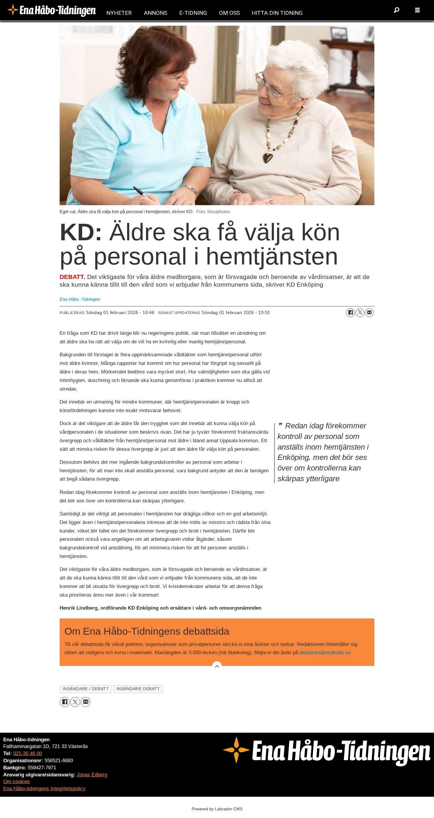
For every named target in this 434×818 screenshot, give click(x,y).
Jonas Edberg (92, 775)
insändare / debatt (86, 689)
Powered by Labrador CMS (217, 808)
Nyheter (119, 12)
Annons (155, 12)
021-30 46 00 (27, 753)
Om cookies (16, 781)
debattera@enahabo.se (325, 652)
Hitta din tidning (277, 12)
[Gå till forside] (51, 10)
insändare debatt (138, 689)
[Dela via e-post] (369, 312)
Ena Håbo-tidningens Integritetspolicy (44, 788)
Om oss (229, 12)
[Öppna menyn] (417, 10)
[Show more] (217, 666)
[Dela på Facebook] (350, 312)
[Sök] (396, 10)
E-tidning (193, 12)
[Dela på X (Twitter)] (359, 312)
